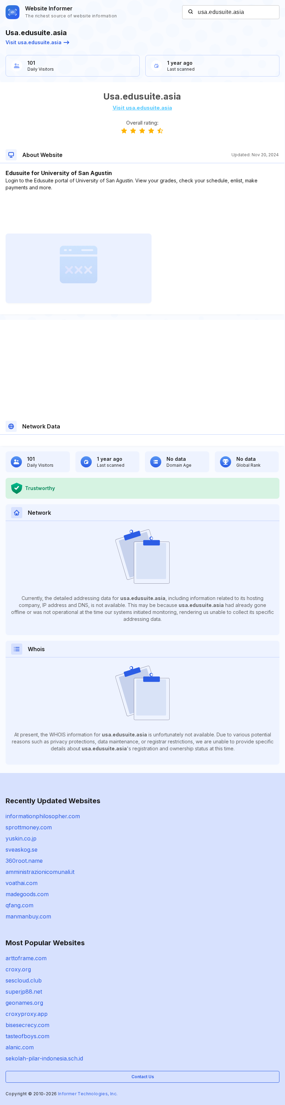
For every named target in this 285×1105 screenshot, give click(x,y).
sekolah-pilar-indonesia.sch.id (44, 1058)
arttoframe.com (26, 958)
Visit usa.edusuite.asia (34, 42)
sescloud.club (24, 980)
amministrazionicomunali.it (40, 871)
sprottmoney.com (29, 827)
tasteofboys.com (27, 1036)
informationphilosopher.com (43, 816)
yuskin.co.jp (21, 838)
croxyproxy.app (27, 1013)
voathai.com (22, 882)
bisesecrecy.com (27, 1024)
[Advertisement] (142, 212)
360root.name (24, 860)
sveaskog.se (22, 849)
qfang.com (19, 905)
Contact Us (142, 1076)
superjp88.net (24, 991)
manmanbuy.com (28, 916)
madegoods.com (27, 894)
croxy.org (18, 969)
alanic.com (20, 1047)
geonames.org (24, 1002)
